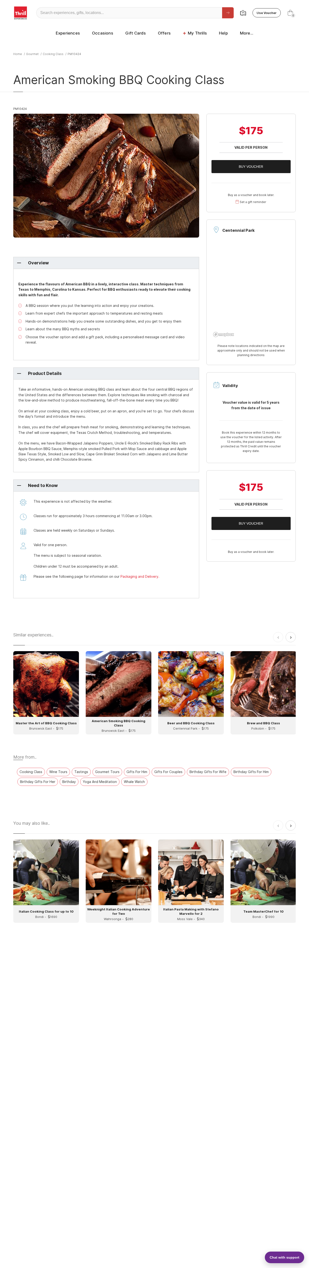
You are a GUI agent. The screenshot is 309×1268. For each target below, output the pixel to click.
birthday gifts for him (251, 772)
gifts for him (136, 772)
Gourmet (32, 54)
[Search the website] (228, 12)
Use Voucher (267, 13)
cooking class (53, 54)
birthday (69, 782)
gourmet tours (107, 772)
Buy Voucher (251, 167)
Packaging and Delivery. (139, 576)
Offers (164, 33)
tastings (81, 772)
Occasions (102, 33)
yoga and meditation (100, 782)
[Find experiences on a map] (243, 12)
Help (223, 33)
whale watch (134, 782)
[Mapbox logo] (223, 334)
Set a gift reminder (253, 202)
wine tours (58, 772)
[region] (251, 290)
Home (17, 54)
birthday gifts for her (37, 782)
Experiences (68, 33)
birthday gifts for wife (208, 772)
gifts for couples (168, 772)
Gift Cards (135, 33)
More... (246, 33)
